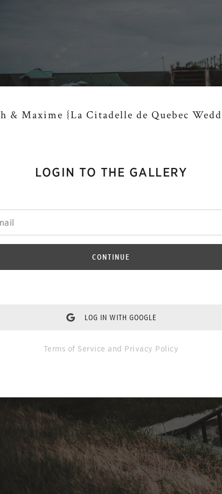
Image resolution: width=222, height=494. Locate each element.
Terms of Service (75, 348)
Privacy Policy (151, 348)
